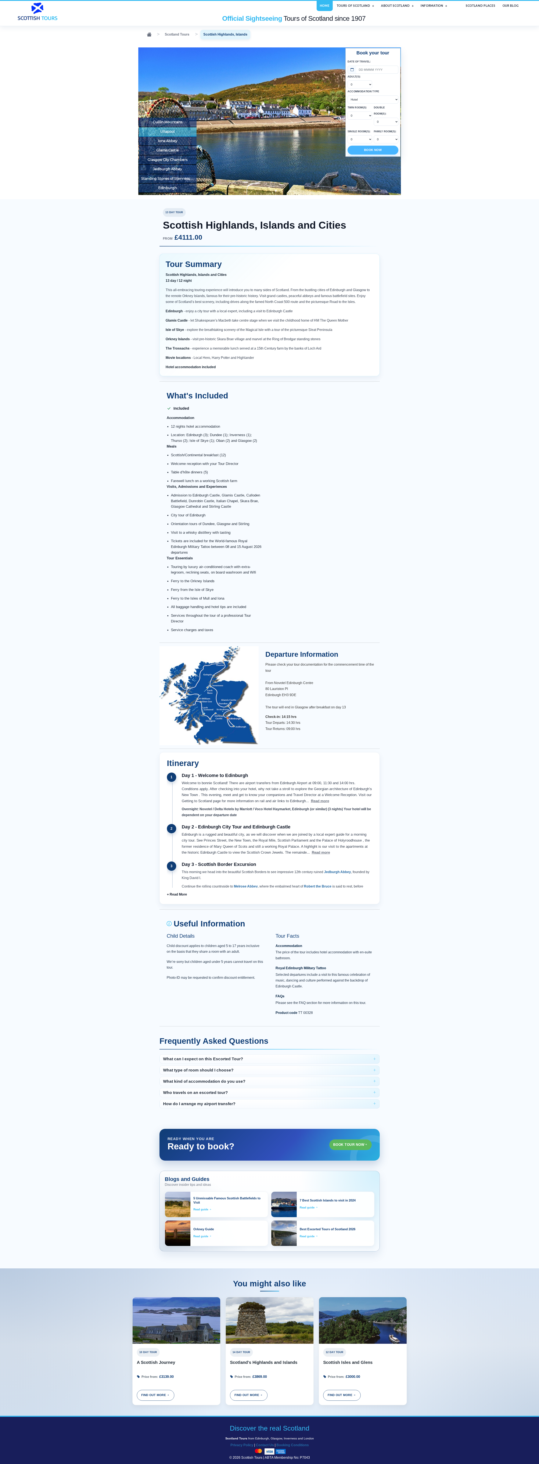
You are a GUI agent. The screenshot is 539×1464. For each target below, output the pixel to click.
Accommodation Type (363, 91)
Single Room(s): (359, 131)
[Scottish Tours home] (38, 11)
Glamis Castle (167, 150)
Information (432, 5)
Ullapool (167, 132)
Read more (320, 801)
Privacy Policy (241, 1445)
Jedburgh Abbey (167, 169)
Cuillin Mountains (167, 122)
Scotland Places (480, 5)
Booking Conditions (292, 1445)
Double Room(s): (380, 110)
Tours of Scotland (353, 5)
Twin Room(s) (357, 107)
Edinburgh (167, 188)
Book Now (373, 150)
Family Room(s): (385, 131)
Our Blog (511, 5)
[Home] (149, 34)
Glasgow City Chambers (167, 160)
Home (325, 5)
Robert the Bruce (317, 886)
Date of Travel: (359, 61)
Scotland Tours (177, 34)
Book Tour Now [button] (348, 1144)
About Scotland (395, 5)
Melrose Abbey (246, 886)
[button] (177, 895)
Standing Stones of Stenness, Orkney (167, 179)
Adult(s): (354, 76)
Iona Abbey (167, 141)
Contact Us (265, 1445)
